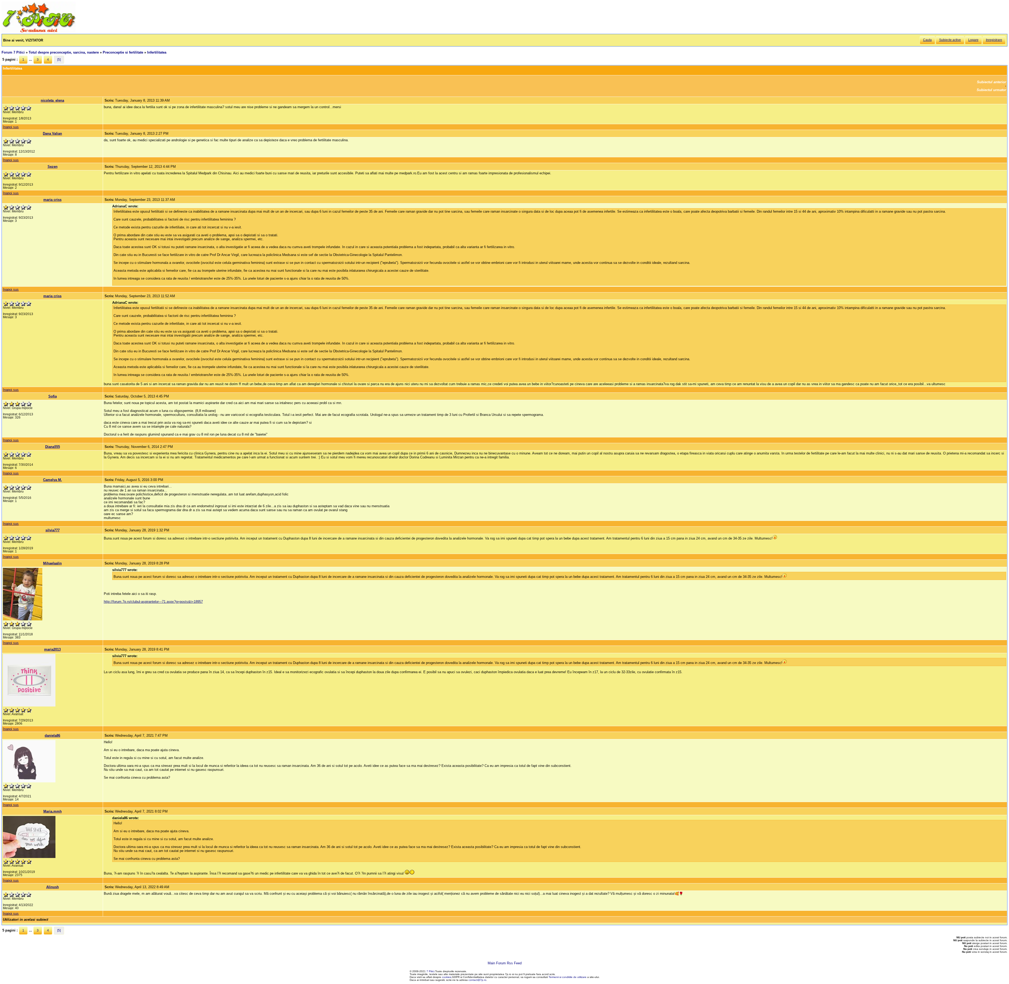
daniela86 (52, 735)
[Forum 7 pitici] (39, 32)
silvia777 (52, 530)
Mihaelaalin (52, 563)
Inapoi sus (11, 127)
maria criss (52, 200)
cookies (446, 977)
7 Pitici (430, 971)
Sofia (52, 396)
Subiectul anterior (991, 82)
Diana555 (52, 447)
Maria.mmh (52, 811)
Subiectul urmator (991, 90)
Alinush (52, 887)
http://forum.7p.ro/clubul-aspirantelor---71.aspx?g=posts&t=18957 (153, 602)
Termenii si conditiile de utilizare (567, 977)
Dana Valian (52, 133)
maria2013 (52, 649)
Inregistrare (994, 39)
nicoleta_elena (52, 100)
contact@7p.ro (477, 979)
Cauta (927, 39)
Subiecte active (950, 39)
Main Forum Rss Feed (505, 963)
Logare (973, 39)
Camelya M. (52, 480)
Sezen (53, 167)
